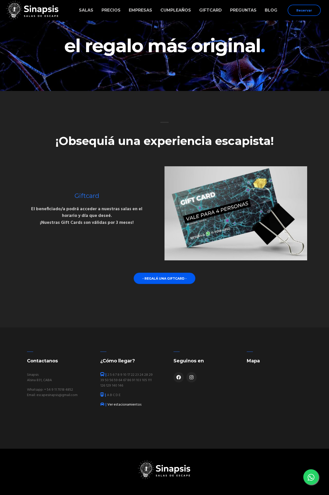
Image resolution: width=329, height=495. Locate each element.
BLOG (271, 10)
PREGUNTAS (243, 10)
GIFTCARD (210, 10)
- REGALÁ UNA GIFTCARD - (164, 278)
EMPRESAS (140, 10)
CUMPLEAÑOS (175, 10)
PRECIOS (111, 10)
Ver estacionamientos (122, 405)
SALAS (86, 10)
